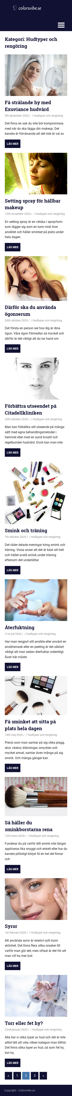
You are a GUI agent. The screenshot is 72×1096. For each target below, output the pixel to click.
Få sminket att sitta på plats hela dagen (30, 725)
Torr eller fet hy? (24, 1023)
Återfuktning (19, 627)
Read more (12, 144)
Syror (11, 926)
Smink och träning (26, 530)
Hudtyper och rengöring (48, 115)
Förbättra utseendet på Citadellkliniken (30, 409)
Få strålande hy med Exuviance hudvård (28, 105)
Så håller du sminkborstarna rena (28, 826)
